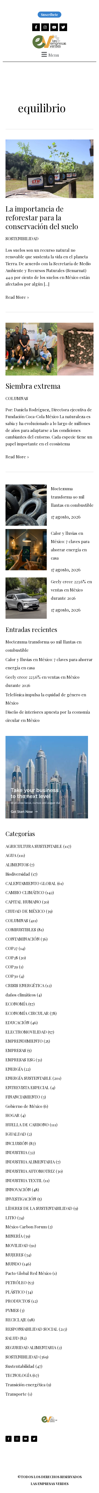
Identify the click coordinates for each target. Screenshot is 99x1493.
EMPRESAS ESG (20, 1059)
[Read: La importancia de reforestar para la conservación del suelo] (50, 168)
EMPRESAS (16, 1050)
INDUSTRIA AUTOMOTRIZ (30, 1171)
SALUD (12, 1338)
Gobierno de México (24, 1106)
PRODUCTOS (18, 1301)
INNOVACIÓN (18, 1189)
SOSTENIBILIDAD (22, 238)
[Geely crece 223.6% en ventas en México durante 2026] (26, 598)
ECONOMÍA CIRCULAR (27, 1013)
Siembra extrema (33, 386)
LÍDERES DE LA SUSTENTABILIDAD (39, 1208)
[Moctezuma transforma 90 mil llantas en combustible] (26, 505)
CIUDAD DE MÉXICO (25, 911)
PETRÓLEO (16, 1282)
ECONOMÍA (16, 1004)
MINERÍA (14, 1236)
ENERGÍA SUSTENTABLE (28, 1078)
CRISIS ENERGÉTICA (25, 985)
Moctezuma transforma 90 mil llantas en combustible (72, 497)
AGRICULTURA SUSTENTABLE (34, 846)
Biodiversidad (18, 874)
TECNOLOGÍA (18, 1375)
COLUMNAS (17, 398)
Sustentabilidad (20, 1366)
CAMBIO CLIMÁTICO (25, 892)
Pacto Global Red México (28, 1273)
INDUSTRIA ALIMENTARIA (30, 1162)
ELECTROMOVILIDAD (26, 1032)
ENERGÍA (14, 1069)
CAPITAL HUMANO (23, 902)
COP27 (12, 948)
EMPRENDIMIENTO (24, 1041)
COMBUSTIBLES (21, 929)
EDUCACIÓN (17, 1022)
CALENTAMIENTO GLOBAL (31, 883)
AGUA (11, 855)
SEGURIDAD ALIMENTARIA (31, 1347)
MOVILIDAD (17, 1245)
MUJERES (14, 1255)
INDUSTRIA (16, 1152)
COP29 (12, 966)
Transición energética (25, 1384)
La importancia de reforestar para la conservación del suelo (42, 217)
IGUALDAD (16, 1134)
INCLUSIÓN (17, 1143)
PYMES (12, 1310)
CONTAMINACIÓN (23, 939)
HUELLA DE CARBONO (27, 1124)
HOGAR (13, 1115)
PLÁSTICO (15, 1292)
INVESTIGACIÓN (21, 1199)
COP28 (12, 957)
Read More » (17, 297)
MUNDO (13, 1264)
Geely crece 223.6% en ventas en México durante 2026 (71, 590)
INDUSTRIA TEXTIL (24, 1180)
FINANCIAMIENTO (23, 1097)
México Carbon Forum (26, 1226)
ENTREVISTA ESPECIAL (27, 1087)
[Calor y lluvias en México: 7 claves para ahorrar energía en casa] (26, 549)
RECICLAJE (16, 1319)
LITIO (11, 1217)
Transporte (16, 1394)
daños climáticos (21, 995)
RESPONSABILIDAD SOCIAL (32, 1329)
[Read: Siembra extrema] (50, 348)
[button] (49, 54)
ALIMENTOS (17, 864)
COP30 (12, 976)
